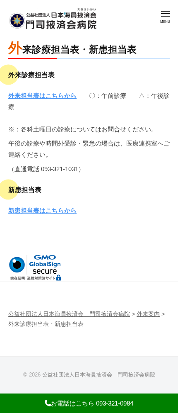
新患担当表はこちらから (42, 210)
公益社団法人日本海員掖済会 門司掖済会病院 (98, 375)
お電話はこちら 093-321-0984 (92, 403)
